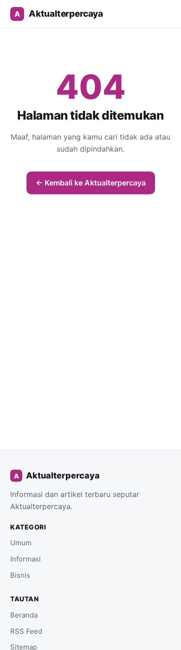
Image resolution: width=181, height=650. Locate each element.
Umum (21, 542)
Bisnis (20, 575)
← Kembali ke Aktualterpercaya (91, 182)
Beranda (24, 615)
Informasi (25, 558)
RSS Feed (26, 631)
